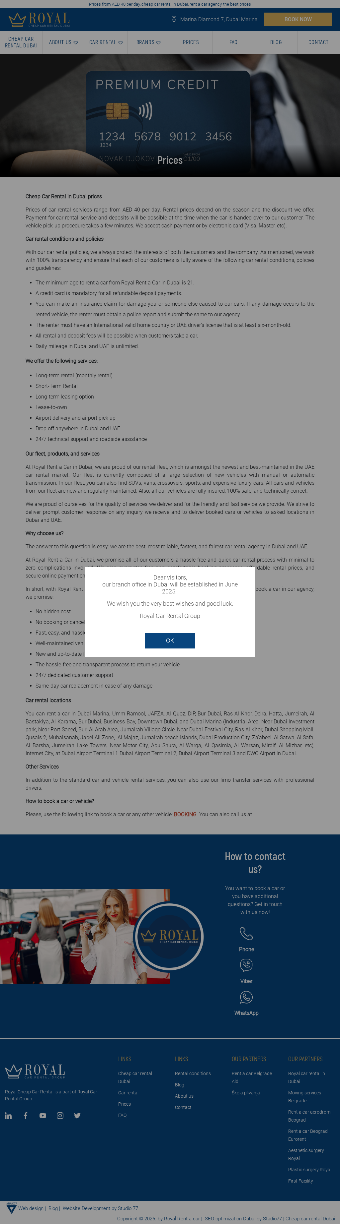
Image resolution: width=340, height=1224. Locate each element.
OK (170, 641)
